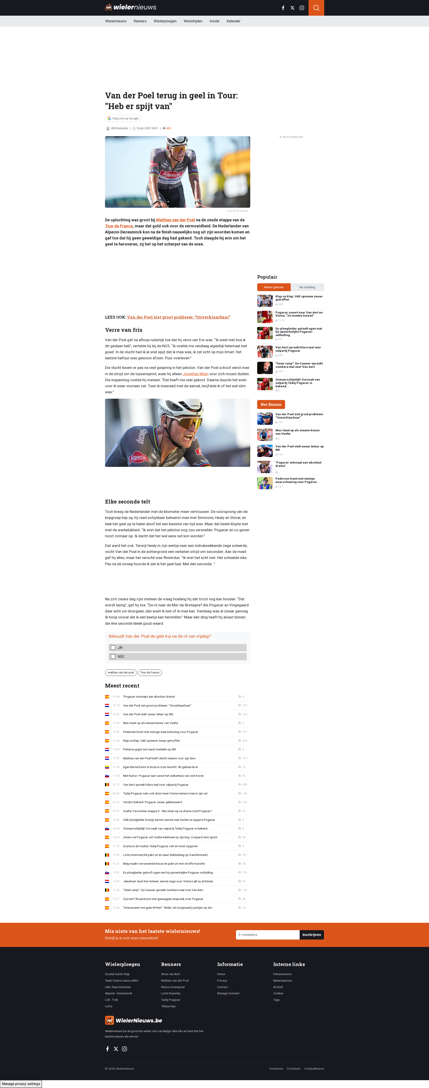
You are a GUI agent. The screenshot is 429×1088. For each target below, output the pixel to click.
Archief (278, 987)
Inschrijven (312, 935)
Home (221, 974)
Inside (214, 21)
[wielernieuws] (158, 1020)
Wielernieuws (115, 21)
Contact (222, 987)
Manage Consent (228, 993)
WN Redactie (119, 128)
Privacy (222, 980)
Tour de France (119, 226)
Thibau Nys (168, 1006)
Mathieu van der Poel (175, 220)
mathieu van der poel (121, 672)
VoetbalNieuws (314, 1068)
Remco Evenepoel (173, 987)
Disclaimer (276, 1068)
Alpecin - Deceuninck (118, 993)
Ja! (120, 648)
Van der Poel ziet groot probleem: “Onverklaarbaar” (178, 317)
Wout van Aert (170, 974)
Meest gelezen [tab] (274, 287)
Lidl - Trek (111, 999)
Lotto (108, 1006)
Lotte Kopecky (170, 993)
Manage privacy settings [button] (21, 1084)
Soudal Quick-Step (117, 974)
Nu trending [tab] (307, 287)
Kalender (233, 21)
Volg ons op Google (125, 118)
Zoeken (278, 993)
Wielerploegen (165, 21)
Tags (276, 999)
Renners (140, 21)
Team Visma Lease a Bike (121, 980)
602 (168, 128)
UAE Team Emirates (118, 987)
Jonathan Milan (195, 374)
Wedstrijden (193, 21)
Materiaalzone (282, 980)
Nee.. (121, 656)
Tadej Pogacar (170, 999)
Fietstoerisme (282, 974)
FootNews (294, 1068)
